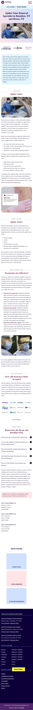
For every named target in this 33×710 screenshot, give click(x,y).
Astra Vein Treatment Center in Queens (11, 635)
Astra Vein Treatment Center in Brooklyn (11, 618)
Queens (14, 486)
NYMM (21, 708)
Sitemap (3, 673)
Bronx (9, 486)
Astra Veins (16, 567)
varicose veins (12, 136)
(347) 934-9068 (11, 7)
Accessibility (4, 681)
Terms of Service (5, 686)
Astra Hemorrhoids (16, 601)
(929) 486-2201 (4, 531)
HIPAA (3, 688)
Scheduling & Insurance (7, 676)
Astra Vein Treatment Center (14, 182)
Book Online (21, 7)
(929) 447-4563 (4, 520)
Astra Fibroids (16, 584)
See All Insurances (16, 419)
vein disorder (28, 254)
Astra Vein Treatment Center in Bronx (10, 627)
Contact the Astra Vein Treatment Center (21, 482)
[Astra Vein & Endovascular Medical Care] (18, 669)
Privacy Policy (5, 683)
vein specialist (10, 180)
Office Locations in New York (11, 614)
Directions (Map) (14, 623)
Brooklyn (3, 486)
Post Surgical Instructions (7, 678)
